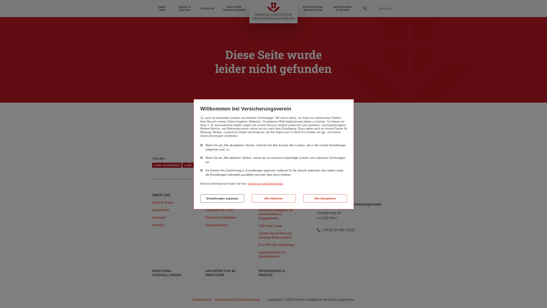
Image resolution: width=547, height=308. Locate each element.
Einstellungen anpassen (222, 198)
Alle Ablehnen (273, 198)
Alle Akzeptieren (325, 198)
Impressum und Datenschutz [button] (265, 183)
